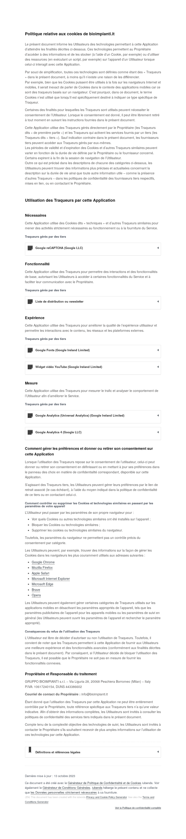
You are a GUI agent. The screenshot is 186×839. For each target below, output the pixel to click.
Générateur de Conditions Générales (66, 787)
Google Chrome (43, 562)
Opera (36, 595)
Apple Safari (40, 573)
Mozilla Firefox (42, 567)
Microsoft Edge (42, 584)
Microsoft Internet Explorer (51, 578)
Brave (36, 589)
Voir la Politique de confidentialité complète (138, 807)
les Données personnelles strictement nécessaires (64, 792)
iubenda (97, 787)
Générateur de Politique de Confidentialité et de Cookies (104, 783)
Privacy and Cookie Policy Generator (106, 797)
